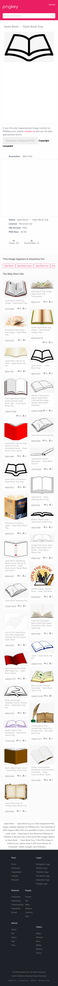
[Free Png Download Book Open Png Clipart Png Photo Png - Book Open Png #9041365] (42, 611)
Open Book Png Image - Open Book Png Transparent (42, 293)
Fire (13, 933)
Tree (13, 945)
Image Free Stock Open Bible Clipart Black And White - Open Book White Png (42, 549)
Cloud (13, 929)
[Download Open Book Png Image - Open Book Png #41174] (16, 321)
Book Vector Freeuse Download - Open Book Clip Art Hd (42, 688)
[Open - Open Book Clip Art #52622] (42, 646)
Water (38, 945)
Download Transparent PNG (20, 140)
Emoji (38, 933)
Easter (14, 912)
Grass (14, 937)
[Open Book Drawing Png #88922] (42, 425)
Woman (28, 908)
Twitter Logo (41, 868)
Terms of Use (44, 980)
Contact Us (23, 980)
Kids (27, 916)
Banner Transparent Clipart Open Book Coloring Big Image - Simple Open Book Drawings (40, 400)
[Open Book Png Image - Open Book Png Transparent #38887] (42, 284)
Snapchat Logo (43, 880)
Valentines (16, 908)
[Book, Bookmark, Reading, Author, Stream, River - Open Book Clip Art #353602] (16, 692)
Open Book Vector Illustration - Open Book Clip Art (42, 461)
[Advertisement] (29, 92)
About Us (13, 980)
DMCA (33, 980)
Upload (52, 4)
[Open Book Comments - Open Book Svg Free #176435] (16, 470)
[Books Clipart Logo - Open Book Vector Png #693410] (42, 514)
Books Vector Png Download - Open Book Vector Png (15, 732)
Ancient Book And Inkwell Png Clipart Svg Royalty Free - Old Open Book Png (42, 729)
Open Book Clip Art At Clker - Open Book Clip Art (15, 363)
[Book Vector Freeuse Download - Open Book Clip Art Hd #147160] (42, 676)
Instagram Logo (43, 864)
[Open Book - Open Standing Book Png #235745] (42, 485)
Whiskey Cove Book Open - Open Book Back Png (16, 525)
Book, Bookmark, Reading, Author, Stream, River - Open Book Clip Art (16, 704)
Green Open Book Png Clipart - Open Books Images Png (41, 329)
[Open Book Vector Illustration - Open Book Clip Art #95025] (42, 451)
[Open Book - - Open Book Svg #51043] (42, 356)
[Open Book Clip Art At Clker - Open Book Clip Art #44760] (16, 352)
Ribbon (39, 949)
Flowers (39, 937)
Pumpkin (15, 880)
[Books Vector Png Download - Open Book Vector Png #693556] (16, 724)
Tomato (14, 876)
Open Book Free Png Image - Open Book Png (16, 301)
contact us (29, 131)
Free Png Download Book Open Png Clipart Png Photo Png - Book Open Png (41, 624)
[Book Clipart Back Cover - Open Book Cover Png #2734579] (16, 756)
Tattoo (39, 953)
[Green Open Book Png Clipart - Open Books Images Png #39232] (42, 317)
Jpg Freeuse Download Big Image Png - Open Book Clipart (15, 670)
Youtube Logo (42, 872)
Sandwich (15, 868)
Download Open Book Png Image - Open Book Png (16, 332)
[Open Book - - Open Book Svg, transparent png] (29, 47)
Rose (38, 941)
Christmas (15, 897)
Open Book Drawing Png (42, 435)
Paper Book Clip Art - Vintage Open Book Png (16, 804)
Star (13, 941)
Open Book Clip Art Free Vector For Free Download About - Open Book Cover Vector (16, 447)
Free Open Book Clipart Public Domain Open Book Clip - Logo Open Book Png (15, 402)
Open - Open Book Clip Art (41, 656)
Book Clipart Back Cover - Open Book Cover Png (16, 769)
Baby (27, 904)
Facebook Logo (43, 876)
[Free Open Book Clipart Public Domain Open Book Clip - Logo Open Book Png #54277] (16, 387)
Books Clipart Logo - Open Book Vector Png (41, 520)
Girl (26, 900)
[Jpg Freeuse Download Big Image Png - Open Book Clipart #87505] (16, 659)
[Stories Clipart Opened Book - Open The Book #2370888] (42, 575)
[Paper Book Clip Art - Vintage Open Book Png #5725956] (16, 792)
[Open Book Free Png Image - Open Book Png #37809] (16, 289)
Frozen (28, 897)
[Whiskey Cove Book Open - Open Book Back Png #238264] (16, 507)
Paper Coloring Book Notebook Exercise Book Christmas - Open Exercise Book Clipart (42, 771)
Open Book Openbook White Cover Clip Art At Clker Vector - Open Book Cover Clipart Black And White (16, 566)
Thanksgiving (17, 904)
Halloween (16, 900)
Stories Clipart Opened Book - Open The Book (41, 590)
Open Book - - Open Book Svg (40, 366)
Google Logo (41, 883)
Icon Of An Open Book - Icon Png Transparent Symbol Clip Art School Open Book (16, 636)
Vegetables (16, 872)
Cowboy (29, 912)
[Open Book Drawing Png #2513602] (16, 590)
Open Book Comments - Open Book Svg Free (16, 480)
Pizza (13, 864)
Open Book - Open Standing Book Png (40, 498)
